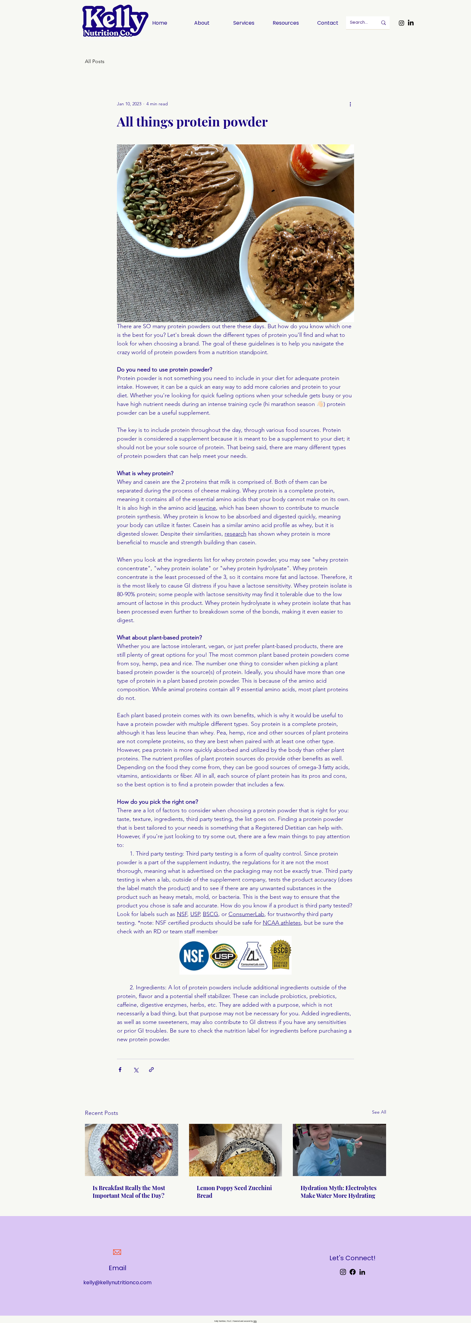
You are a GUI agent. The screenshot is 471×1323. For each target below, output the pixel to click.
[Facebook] (353, 1272)
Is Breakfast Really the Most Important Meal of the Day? (129, 1191)
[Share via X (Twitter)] (136, 1070)
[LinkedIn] (410, 23)
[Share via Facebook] (120, 1070)
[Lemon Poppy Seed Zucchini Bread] (235, 1150)
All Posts (94, 61)
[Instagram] (401, 23)
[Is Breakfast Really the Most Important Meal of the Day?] (131, 1150)
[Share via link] (151, 1070)
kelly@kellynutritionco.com (117, 1282)
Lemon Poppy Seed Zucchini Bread (234, 1191)
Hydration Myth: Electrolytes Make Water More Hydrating (338, 1191)
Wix (255, 1321)
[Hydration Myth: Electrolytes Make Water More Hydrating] (339, 1150)
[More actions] (350, 104)
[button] (286, 23)
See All (379, 1112)
